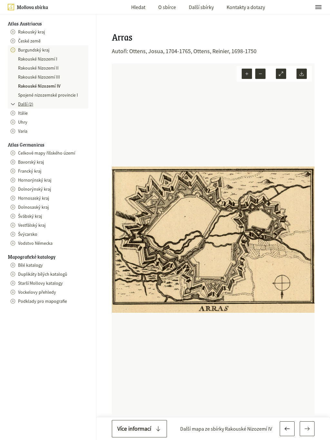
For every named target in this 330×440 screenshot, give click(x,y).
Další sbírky (201, 7)
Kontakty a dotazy (246, 7)
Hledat (138, 7)
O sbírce (167, 7)
